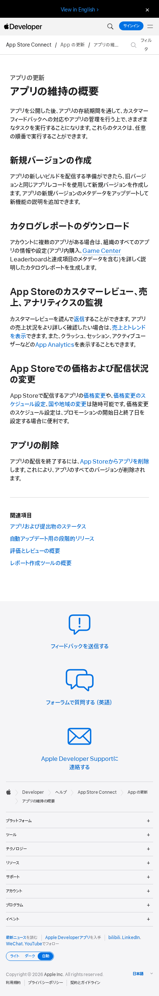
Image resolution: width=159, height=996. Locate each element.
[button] (110, 26)
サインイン (131, 25)
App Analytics (54, 345)
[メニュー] (150, 26)
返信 (79, 319)
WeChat (14, 943)
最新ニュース (16, 937)
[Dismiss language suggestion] (146, 10)
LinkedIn (131, 937)
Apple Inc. (54, 974)
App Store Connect (28, 45)
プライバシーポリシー (45, 982)
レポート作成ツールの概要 (41, 563)
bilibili (114, 937)
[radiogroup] (30, 956)
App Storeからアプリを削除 (114, 461)
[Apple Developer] (23, 26)
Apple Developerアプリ (67, 937)
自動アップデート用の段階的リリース (52, 539)
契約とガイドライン (85, 982)
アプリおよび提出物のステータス (48, 527)
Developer (33, 792)
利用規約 (13, 982)
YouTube (33, 943)
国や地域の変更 (67, 404)
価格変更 (95, 396)
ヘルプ (61, 792)
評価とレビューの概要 (35, 551)
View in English (78, 10)
